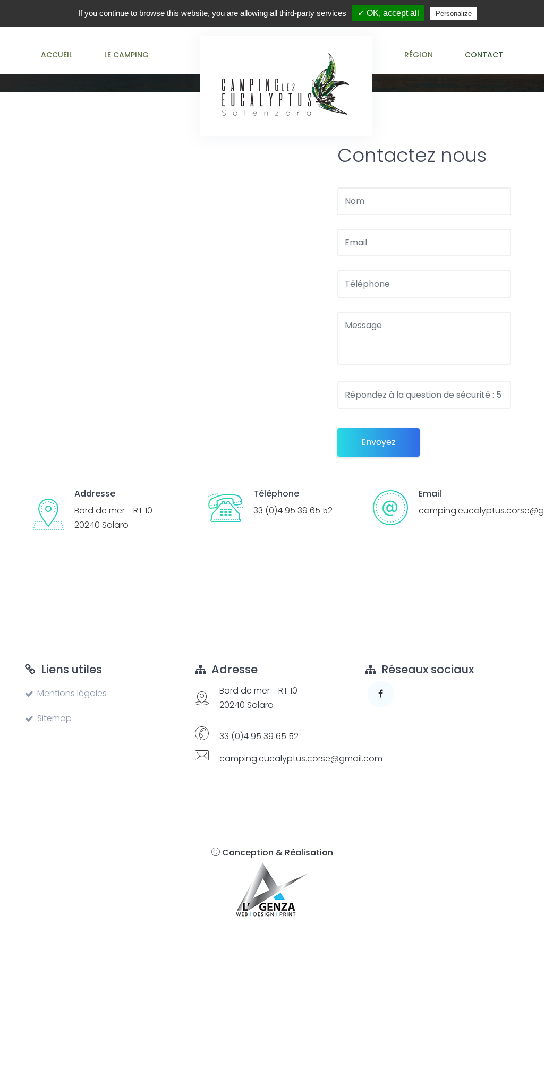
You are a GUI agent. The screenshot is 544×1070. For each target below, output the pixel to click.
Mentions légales (72, 693)
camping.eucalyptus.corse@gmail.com (300, 758)
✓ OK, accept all (388, 13)
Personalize (454, 14)
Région (418, 54)
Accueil (56, 54)
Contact (484, 54)
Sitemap (54, 718)
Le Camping (126, 54)
